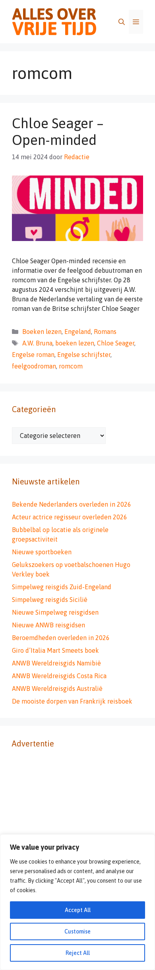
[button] (121, 22)
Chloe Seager (115, 343)
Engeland (77, 331)
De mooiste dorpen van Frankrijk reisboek (72, 701)
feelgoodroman (34, 366)
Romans (105, 331)
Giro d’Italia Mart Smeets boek (55, 650)
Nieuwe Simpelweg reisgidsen (55, 612)
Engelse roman (33, 354)
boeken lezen (74, 343)
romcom (71, 366)
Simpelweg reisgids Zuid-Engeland (61, 586)
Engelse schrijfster (83, 354)
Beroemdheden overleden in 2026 (61, 637)
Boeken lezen (42, 331)
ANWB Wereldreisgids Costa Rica (59, 675)
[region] (77, 902)
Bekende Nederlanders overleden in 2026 (71, 504)
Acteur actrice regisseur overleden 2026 (69, 517)
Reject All (78, 953)
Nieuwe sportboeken (42, 551)
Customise (77, 931)
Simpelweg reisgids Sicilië (49, 599)
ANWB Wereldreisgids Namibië (56, 663)
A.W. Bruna (37, 343)
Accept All (78, 910)
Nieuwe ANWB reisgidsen (48, 625)
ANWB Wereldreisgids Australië (57, 688)
